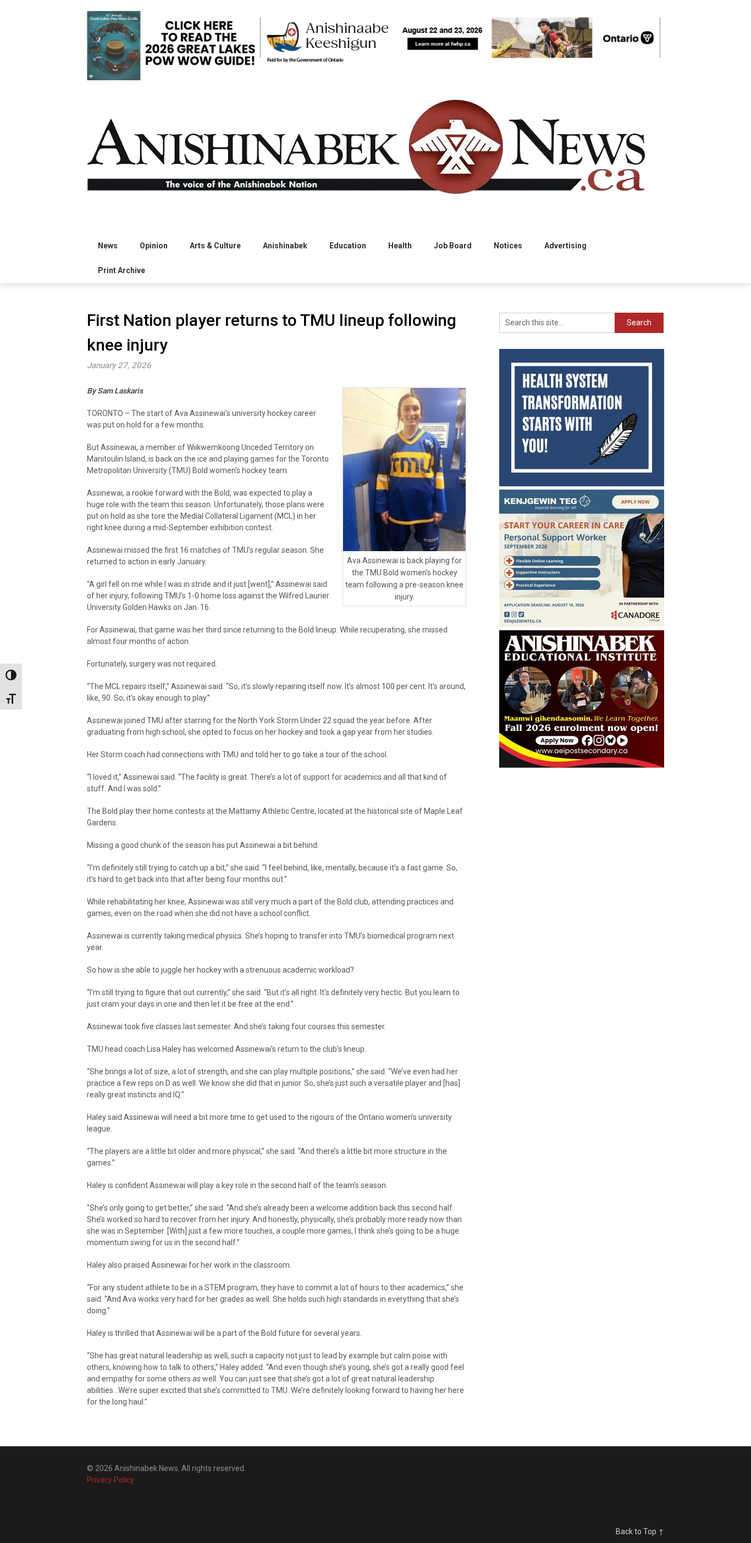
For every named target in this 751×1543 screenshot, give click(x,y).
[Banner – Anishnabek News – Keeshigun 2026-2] (460, 61)
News (108, 245)
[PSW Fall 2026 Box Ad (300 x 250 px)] (581, 624)
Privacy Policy (110, 1479)
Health (400, 245)
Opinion (154, 245)
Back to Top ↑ (640, 1531)
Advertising (565, 245)
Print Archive (121, 270)
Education (347, 245)
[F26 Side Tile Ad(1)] (581, 765)
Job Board (453, 245)
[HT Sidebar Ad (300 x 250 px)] (581, 483)
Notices (508, 245)
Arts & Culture (215, 245)
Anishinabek (285, 245)
